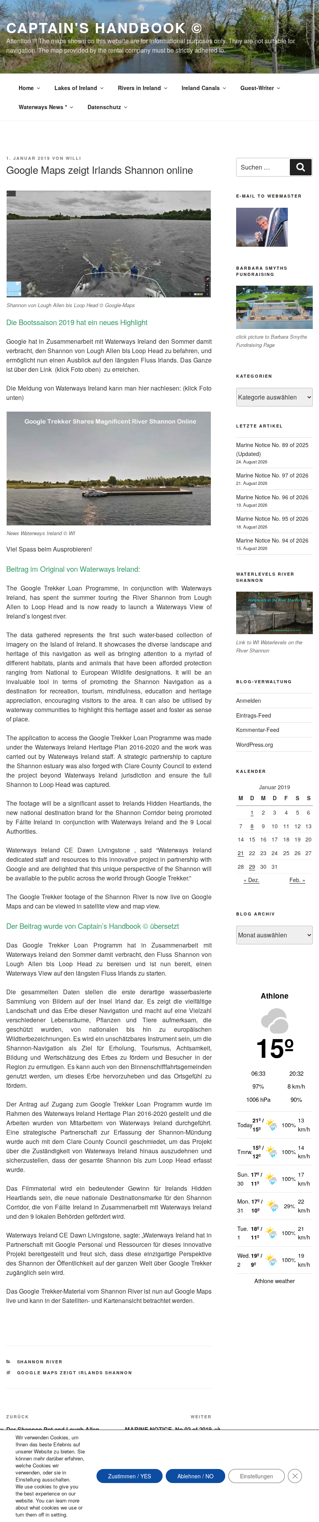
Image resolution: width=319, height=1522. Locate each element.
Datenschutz (104, 107)
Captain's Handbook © (104, 27)
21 (241, 853)
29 (252, 866)
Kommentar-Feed (257, 730)
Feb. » (297, 880)
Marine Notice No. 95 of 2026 (272, 518)
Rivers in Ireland (139, 88)
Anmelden (248, 700)
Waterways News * (43, 107)
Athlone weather (274, 1281)
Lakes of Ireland (75, 88)
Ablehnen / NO (195, 1476)
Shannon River (40, 1362)
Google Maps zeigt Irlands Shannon (75, 1372)
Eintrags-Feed (253, 715)
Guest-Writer (257, 88)
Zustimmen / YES (129, 1476)
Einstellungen (256, 1476)
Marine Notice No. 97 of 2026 (272, 475)
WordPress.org (254, 744)
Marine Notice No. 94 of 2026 (272, 540)
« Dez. (251, 880)
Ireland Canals (201, 88)
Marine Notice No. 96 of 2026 (272, 497)
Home (26, 88)
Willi (73, 158)
